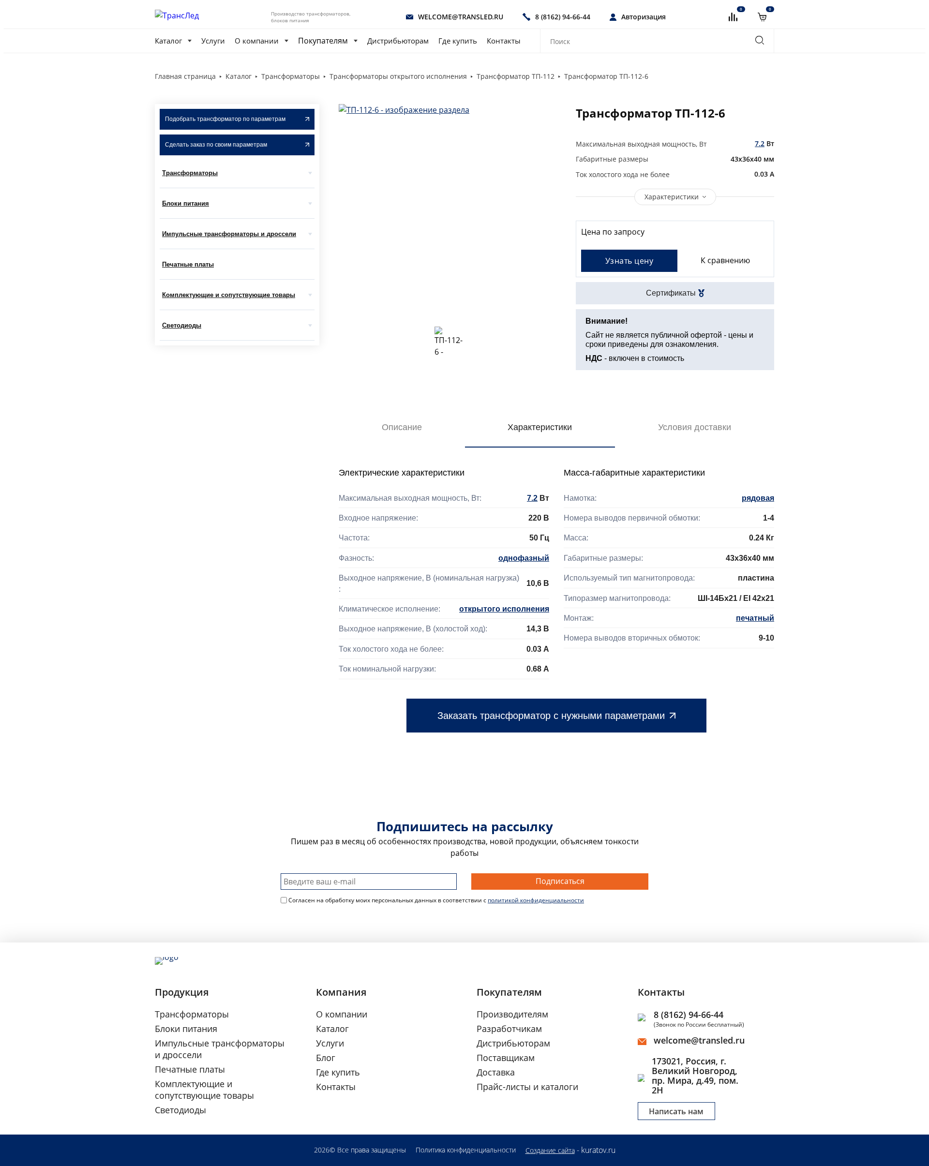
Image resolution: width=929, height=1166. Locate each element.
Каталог (168, 40)
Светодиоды (181, 325)
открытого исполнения (504, 609)
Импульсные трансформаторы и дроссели (229, 234)
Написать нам (676, 1111)
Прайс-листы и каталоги (527, 1086)
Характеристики (671, 196)
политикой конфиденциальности (536, 900)
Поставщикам (506, 1057)
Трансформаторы (190, 173)
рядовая (758, 498)
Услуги (213, 40)
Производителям (512, 1014)
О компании (257, 40)
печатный (755, 618)
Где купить (457, 40)
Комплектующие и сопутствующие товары (228, 295)
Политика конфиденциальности (466, 1149)
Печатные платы (188, 264)
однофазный (523, 558)
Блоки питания (185, 203)
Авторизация (643, 16)
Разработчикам (509, 1028)
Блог (325, 1057)
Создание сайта (550, 1150)
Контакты (504, 40)
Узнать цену (629, 260)
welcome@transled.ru (699, 1040)
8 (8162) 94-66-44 (688, 1014)
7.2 (759, 143)
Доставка (496, 1072)
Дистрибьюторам (398, 40)
